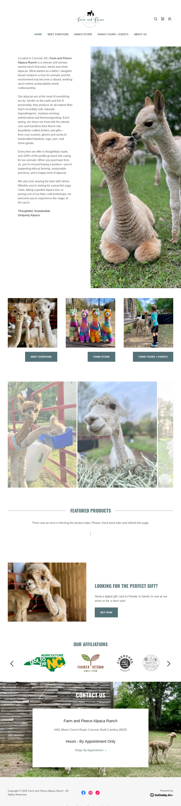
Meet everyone (41, 356)
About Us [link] (140, 34)
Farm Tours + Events (153, 356)
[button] (162, 18)
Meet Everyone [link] (58, 34)
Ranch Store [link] (83, 34)
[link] (90, 18)
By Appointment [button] (93, 750)
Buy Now (106, 612)
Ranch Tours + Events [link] (113, 34)
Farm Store (101, 356)
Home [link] (38, 34)
